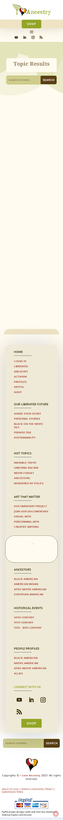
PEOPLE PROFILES (26, 648)
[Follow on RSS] (41, 37)
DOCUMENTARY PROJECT (30, 506)
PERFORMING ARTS (26, 521)
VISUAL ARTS (22, 516)
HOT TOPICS (22, 453)
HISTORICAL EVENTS (28, 608)
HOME (18, 352)
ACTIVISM (16, 296)
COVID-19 (20, 361)
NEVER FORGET (24, 473)
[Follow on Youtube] (16, 37)
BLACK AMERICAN (26, 579)
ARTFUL (19, 387)
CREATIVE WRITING (26, 526)
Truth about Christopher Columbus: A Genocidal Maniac (28, 224)
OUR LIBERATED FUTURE (31, 404)
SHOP (31, 24)
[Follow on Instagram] (33, 37)
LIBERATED (21, 366)
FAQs (16, 789)
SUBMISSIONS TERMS (12, 792)
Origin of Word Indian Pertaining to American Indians (28, 156)
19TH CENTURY (23, 622)
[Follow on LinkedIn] (25, 37)
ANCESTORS (22, 478)
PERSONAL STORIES (27, 418)
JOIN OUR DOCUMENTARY (31, 511)
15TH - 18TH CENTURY (23, 163)
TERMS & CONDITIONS (32, 789)
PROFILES (20, 381)
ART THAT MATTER (27, 497)
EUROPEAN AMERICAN (28, 594)
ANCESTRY (21, 371)
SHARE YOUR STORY (27, 413)
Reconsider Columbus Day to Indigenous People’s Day (31, 290)
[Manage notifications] (56, 814)
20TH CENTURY (24, 617)
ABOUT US (7, 789)
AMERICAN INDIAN (26, 584)
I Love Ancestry (29, 775)
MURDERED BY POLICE (29, 483)
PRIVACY (49, 789)
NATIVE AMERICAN (26, 663)
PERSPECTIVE (22, 432)
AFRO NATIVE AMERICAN (30, 589)
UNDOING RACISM (26, 467)
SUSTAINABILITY (24, 437)
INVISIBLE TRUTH (33, 296)
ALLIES (18, 673)
